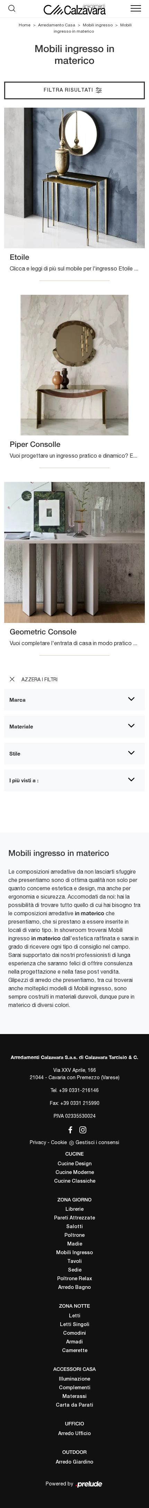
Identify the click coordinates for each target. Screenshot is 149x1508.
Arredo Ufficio (74, 1434)
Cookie (59, 1142)
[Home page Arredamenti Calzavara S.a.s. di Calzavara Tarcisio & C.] (74, 8)
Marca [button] (17, 700)
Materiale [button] (21, 726)
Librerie (74, 1209)
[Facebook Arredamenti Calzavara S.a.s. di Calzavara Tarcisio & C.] (69, 1129)
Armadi (74, 1342)
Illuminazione (74, 1379)
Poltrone (74, 1235)
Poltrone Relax (74, 1279)
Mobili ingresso (98, 25)
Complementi (74, 1388)
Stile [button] (14, 753)
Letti (74, 1316)
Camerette (74, 1351)
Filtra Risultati (69, 90)
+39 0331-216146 (79, 1090)
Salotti (74, 1227)
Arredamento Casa (56, 25)
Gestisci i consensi (97, 1142)
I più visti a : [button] (23, 780)
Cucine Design (74, 1164)
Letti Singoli (74, 1325)
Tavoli (74, 1261)
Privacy (38, 1142)
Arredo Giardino (74, 1462)
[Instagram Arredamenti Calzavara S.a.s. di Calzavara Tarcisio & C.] (80, 1129)
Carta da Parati (74, 1405)
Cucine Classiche (74, 1181)
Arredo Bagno (74, 1287)
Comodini (74, 1333)
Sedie (74, 1270)
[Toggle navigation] (136, 8)
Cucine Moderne (74, 1172)
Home (24, 25)
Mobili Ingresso (74, 1253)
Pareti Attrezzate (74, 1218)
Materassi (74, 1396)
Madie (74, 1244)
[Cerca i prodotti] (13, 8)
